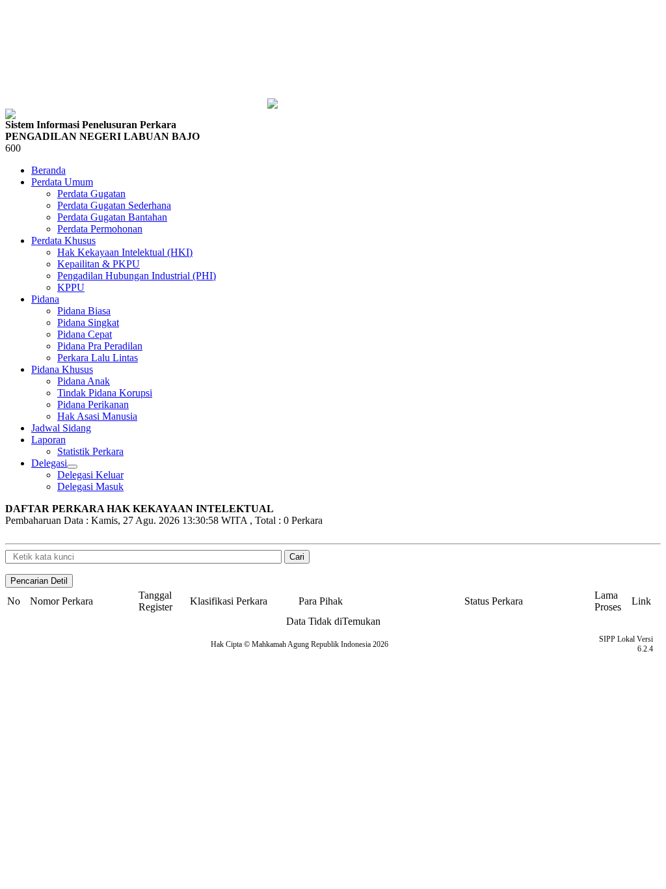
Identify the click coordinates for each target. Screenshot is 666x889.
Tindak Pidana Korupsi (104, 392)
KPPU (71, 287)
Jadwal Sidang (61, 427)
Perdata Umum (62, 181)
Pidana (45, 299)
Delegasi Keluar (90, 474)
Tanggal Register (155, 601)
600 (13, 148)
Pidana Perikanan (93, 404)
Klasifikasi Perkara (228, 601)
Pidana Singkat (88, 322)
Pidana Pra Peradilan (99, 345)
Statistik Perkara (90, 451)
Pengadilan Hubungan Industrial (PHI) (136, 275)
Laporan (48, 439)
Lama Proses (607, 601)
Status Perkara (493, 601)
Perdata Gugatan (91, 193)
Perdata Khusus (63, 240)
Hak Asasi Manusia (97, 416)
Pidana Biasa (84, 310)
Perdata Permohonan (99, 228)
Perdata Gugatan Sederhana (114, 205)
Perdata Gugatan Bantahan (112, 217)
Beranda (48, 170)
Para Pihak (321, 601)
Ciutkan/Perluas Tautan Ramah (72, 467)
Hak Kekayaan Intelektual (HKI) (125, 252)
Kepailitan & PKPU (98, 263)
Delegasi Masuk (90, 486)
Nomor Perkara (61, 601)
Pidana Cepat (84, 334)
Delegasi (49, 463)
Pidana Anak (83, 381)
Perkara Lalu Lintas (97, 357)
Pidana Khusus (62, 369)
